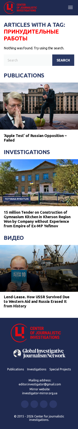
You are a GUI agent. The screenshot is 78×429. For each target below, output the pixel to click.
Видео (14, 238)
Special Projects (60, 369)
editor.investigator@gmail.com (40, 384)
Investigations (27, 152)
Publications (24, 75)
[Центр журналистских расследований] (22, 8)
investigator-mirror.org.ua (39, 393)
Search (63, 60)
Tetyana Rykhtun (17, 198)
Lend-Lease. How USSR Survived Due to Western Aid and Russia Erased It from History (36, 301)
